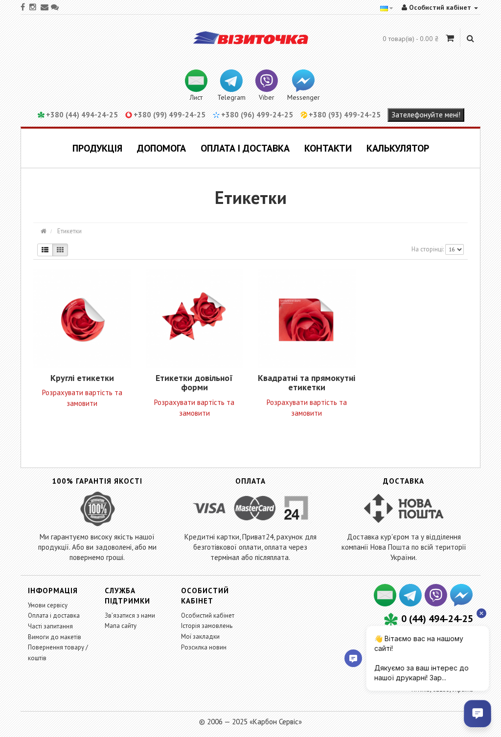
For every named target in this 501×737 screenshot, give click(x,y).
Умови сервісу (48, 605)
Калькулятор (397, 148)
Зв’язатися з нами (130, 615)
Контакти (328, 148)
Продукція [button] (97, 148)
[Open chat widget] (477, 713)
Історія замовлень (206, 626)
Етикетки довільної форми (194, 382)
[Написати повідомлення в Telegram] (411, 603)
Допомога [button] (161, 148)
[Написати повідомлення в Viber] (436, 603)
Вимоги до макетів (54, 637)
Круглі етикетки (82, 377)
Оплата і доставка (245, 148)
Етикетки (69, 231)
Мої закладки (200, 636)
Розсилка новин (204, 647)
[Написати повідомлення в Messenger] (461, 603)
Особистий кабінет (207, 615)
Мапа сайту (121, 626)
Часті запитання (50, 626)
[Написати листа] (385, 603)
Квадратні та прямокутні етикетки (306, 382)
